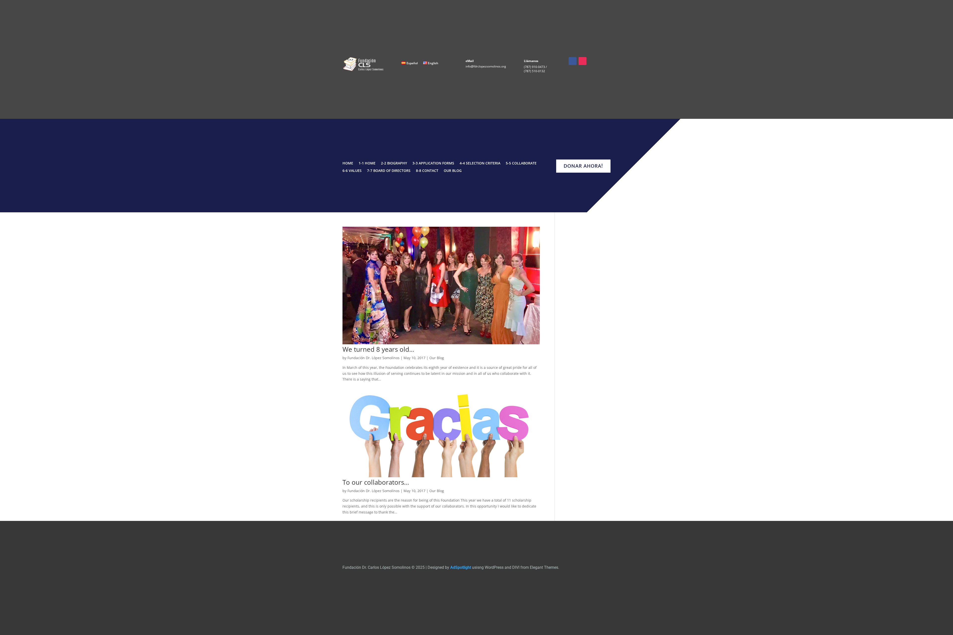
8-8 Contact (427, 171)
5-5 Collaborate (521, 163)
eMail (470, 61)
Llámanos (531, 61)
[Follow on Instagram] (582, 61)
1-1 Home (367, 163)
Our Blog (453, 171)
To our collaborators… (375, 482)
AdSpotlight (460, 567)
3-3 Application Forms (433, 163)
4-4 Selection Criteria (480, 163)
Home (347, 163)
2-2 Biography (394, 163)
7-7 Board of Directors (388, 171)
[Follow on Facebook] (573, 61)
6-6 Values (352, 171)
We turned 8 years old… (378, 349)
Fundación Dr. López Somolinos (373, 357)
